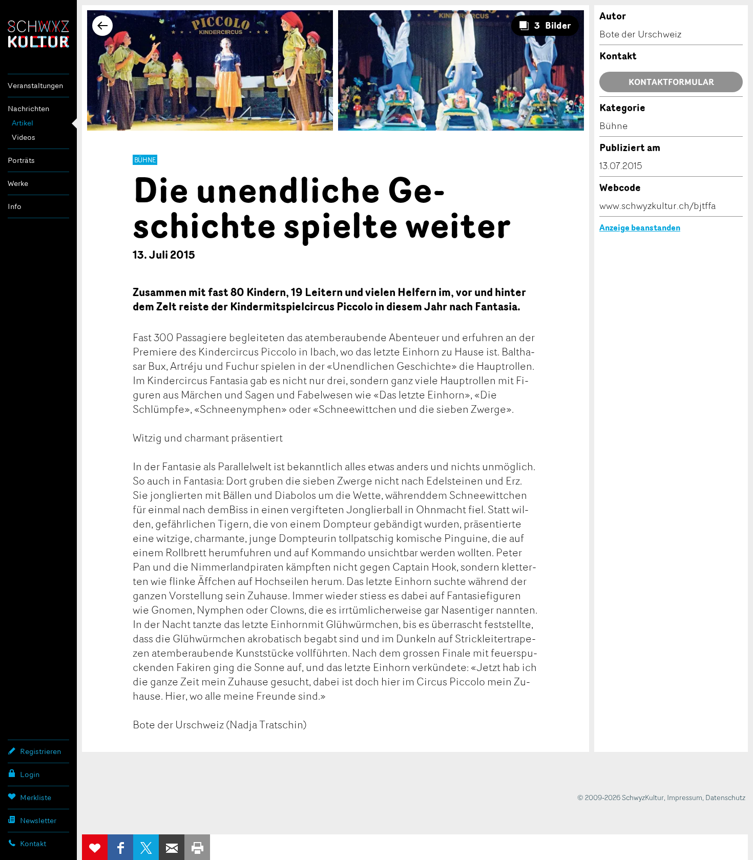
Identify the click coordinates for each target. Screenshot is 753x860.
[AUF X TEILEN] (146, 847)
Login (29, 774)
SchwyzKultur (38, 34)
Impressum (684, 797)
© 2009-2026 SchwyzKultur (620, 797)
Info (15, 206)
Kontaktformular (671, 82)
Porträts (21, 160)
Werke (18, 183)
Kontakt (33, 843)
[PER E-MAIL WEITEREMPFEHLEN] (171, 847)
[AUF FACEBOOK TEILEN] (120, 847)
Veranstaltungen (35, 85)
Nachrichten (28, 108)
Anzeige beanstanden (639, 227)
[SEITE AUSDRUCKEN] (197, 847)
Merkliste (35, 797)
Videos (23, 137)
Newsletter (38, 820)
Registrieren (40, 751)
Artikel (22, 122)
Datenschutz (725, 797)
